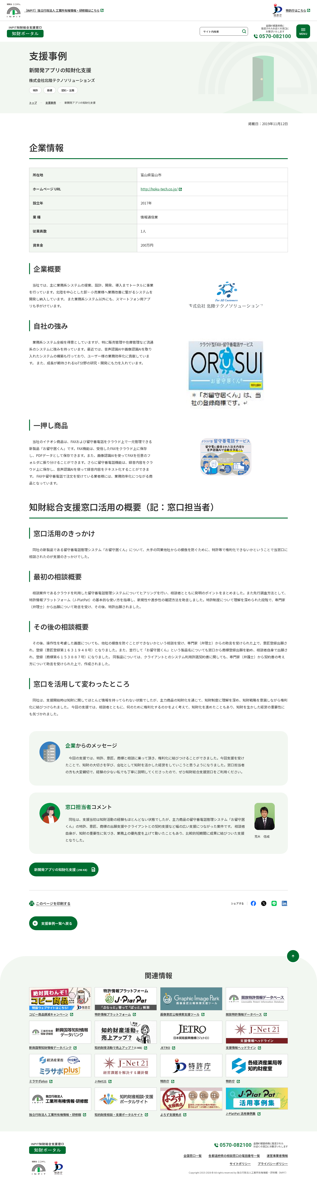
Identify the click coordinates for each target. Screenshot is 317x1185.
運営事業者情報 (277, 1155)
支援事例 (51, 102)
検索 (243, 31)
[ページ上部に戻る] (293, 956)
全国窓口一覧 (193, 1155)
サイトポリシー (240, 1163)
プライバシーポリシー (273, 1163)
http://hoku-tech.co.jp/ (160, 189)
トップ (33, 102)
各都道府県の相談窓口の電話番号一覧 (234, 1155)
